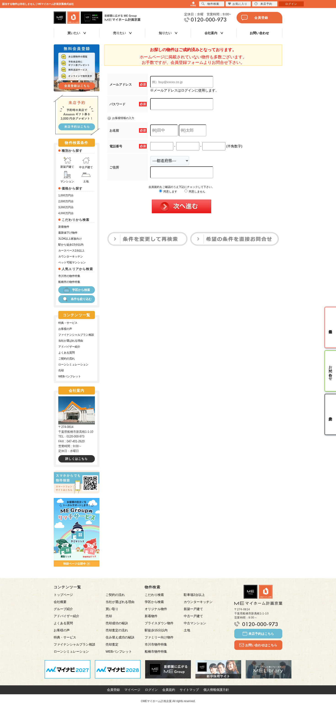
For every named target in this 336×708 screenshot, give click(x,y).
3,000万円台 (66, 207)
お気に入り (239, 3)
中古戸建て (86, 167)
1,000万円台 (66, 195)
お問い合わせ (259, 33)
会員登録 (261, 17)
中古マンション (195, 623)
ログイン (151, 690)
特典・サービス (67, 322)
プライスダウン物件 (159, 623)
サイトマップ (189, 690)
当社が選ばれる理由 (70, 340)
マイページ (132, 690)
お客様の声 (65, 328)
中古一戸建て (193, 616)
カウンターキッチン (70, 256)
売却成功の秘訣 (117, 623)
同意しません (196, 191)
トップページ (63, 595)
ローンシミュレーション (73, 364)
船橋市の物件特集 (69, 282)
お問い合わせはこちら (261, 645)
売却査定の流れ (117, 630)
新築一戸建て (193, 609)
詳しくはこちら (76, 458)
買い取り (112, 609)
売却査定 (112, 644)
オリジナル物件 (156, 609)
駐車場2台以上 (194, 595)
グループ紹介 (63, 609)
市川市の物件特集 (69, 276)
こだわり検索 (154, 595)
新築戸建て (67, 166)
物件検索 (213, 3)
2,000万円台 (66, 201)
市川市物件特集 (156, 644)
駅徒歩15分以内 (156, 630)
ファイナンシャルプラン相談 (76, 334)
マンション (67, 181)
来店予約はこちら (261, 633)
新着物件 (63, 226)
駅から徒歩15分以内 (70, 244)
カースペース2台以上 (71, 250)
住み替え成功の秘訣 (120, 637)
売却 (61, 370)
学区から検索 (81, 290)
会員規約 (168, 690)
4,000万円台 (66, 213)
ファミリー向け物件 (159, 637)
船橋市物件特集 (156, 651)
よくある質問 (66, 352)
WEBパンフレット (69, 376)
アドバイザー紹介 (69, 346)
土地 (86, 181)
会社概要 (60, 602)
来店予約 (266, 3)
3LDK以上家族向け (70, 238)
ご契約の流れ (66, 358)
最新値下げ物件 (67, 232)
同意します (170, 191)
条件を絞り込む (81, 299)
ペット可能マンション (72, 262)
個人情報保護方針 (216, 690)
